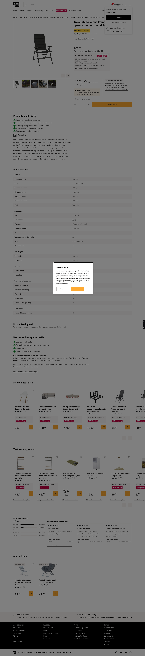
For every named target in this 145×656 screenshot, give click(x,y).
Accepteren (77, 289)
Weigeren (63, 289)
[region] (73, 278)
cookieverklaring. (63, 283)
